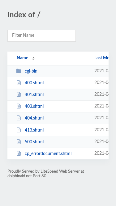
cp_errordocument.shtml (48, 154)
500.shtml (34, 142)
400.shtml (34, 83)
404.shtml (34, 118)
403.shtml (34, 106)
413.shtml (34, 130)
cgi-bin (31, 71)
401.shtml (34, 95)
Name (22, 58)
